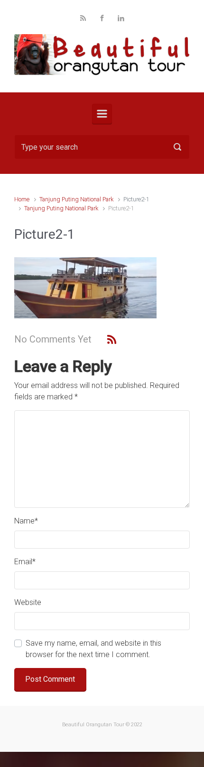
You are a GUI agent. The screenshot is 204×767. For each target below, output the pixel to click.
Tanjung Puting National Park (76, 199)
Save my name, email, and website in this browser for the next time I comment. (93, 649)
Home (21, 199)
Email (25, 561)
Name (26, 520)
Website (27, 602)
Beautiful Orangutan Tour (93, 725)
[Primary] (102, 114)
